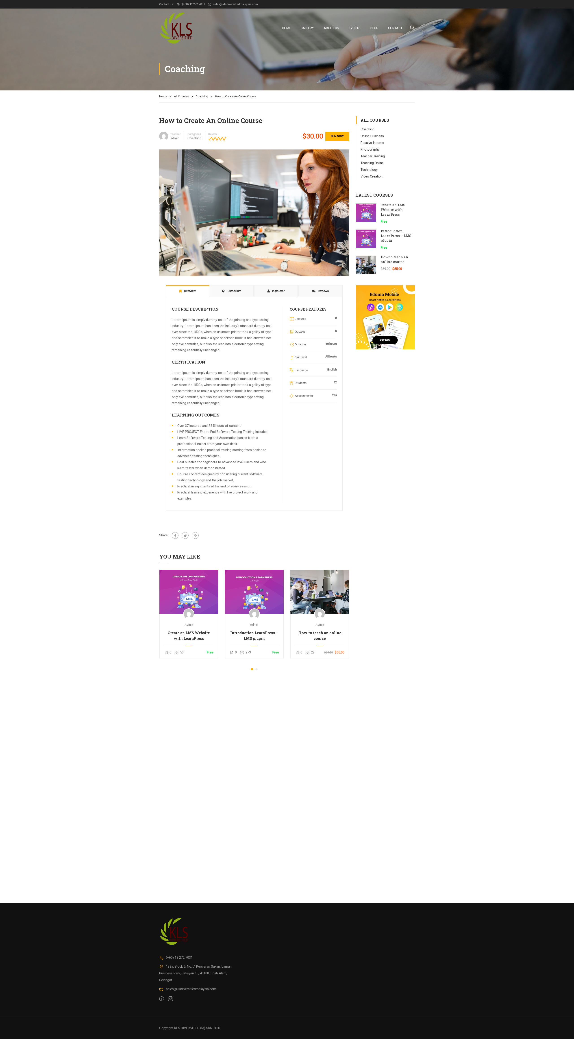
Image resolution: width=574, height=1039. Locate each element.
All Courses (181, 96)
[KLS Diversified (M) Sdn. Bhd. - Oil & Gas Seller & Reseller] (176, 28)
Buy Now (337, 136)
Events (355, 28)
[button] (252, 669)
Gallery (307, 28)
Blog (374, 28)
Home (286, 28)
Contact (395, 28)
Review (212, 134)
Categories (194, 134)
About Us (331, 28)
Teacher (175, 134)
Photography (370, 149)
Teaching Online (372, 163)
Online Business (372, 136)
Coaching (202, 96)
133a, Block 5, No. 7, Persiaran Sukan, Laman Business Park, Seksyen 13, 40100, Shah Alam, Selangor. (195, 973)
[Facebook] (175, 535)
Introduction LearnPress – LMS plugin (254, 635)
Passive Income (372, 143)
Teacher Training (373, 156)
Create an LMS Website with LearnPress (189, 635)
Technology (369, 170)
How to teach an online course (319, 635)
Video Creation (372, 176)
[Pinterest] (195, 535)
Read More (188, 592)
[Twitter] (185, 535)
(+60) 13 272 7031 (193, 4)
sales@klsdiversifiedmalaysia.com (235, 4)
